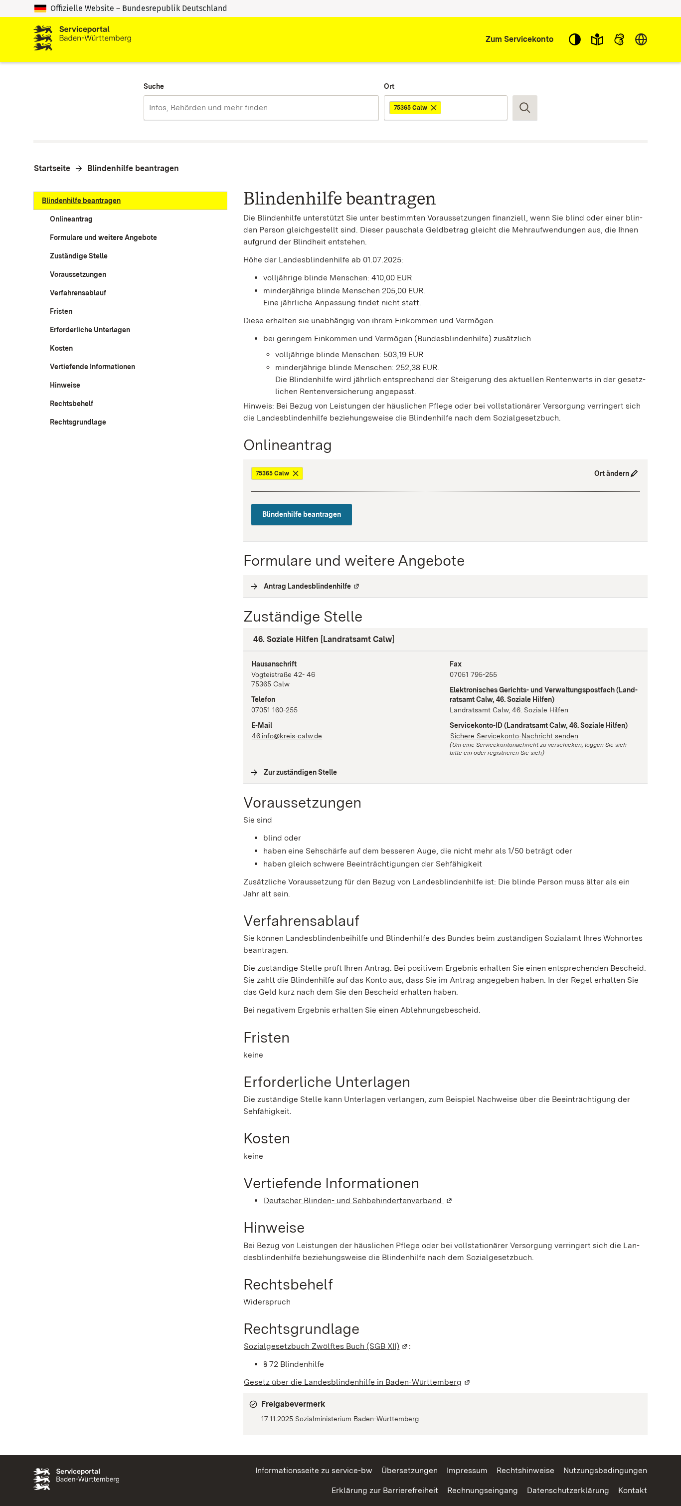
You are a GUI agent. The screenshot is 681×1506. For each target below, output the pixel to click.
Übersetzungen (409, 1470)
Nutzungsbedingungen (605, 1470)
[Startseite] (82, 39)
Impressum (467, 1470)
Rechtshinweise (525, 1470)
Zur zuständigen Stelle (301, 772)
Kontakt (632, 1490)
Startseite (52, 168)
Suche (154, 86)
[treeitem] (130, 201)
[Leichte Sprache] (597, 39)
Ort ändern (611, 473)
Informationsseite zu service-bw (313, 1470)
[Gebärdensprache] (619, 39)
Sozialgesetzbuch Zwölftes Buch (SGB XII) (326, 1346)
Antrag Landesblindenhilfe (312, 586)
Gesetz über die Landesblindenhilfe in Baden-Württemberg (357, 1382)
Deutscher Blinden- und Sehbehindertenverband (358, 1200)
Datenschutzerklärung (568, 1490)
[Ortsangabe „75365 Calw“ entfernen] (434, 107)
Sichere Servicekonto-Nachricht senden (514, 736)
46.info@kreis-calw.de (287, 736)
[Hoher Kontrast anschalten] (575, 39)
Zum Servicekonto (519, 39)
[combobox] (261, 107)
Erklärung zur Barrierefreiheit (385, 1490)
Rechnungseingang (482, 1490)
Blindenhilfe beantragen (133, 168)
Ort (389, 86)
